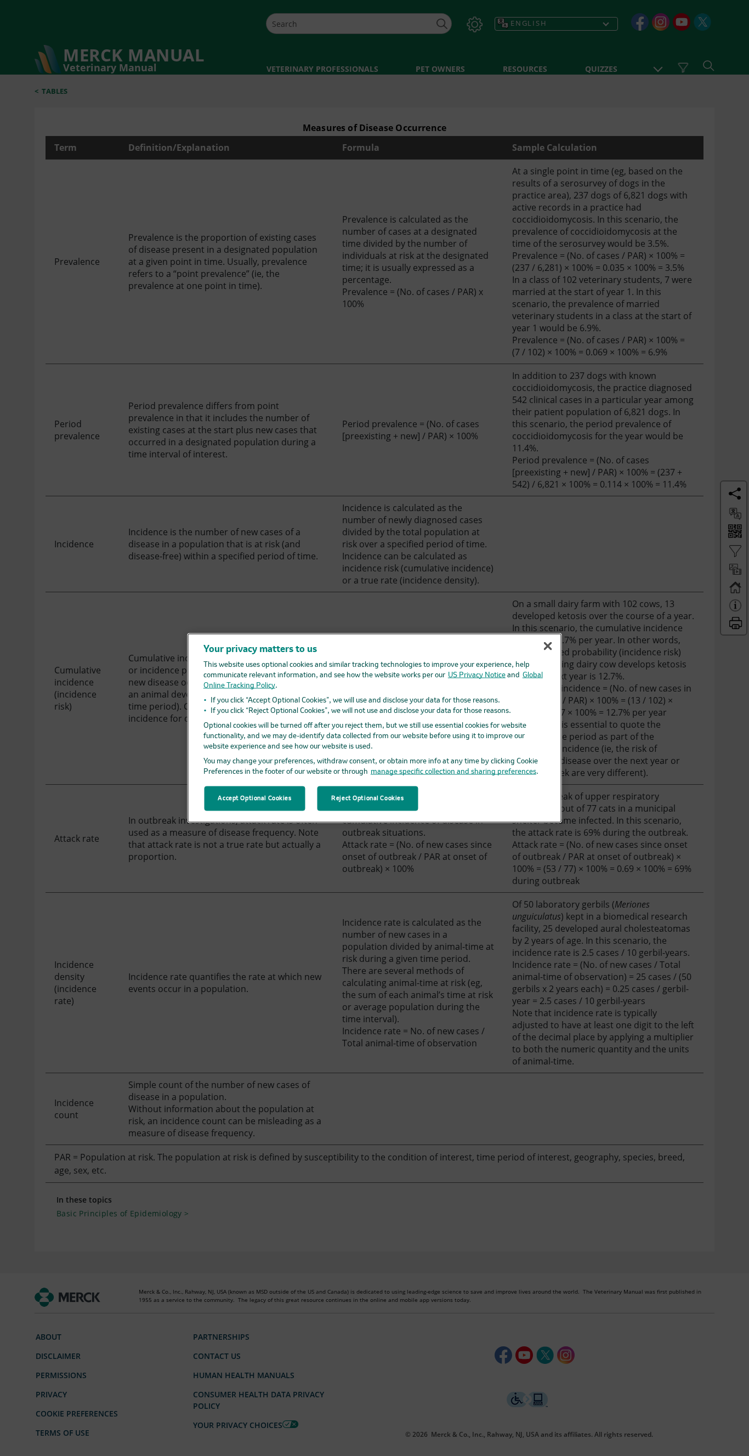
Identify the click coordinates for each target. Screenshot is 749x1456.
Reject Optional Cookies (367, 798)
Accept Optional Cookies (254, 798)
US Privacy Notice (477, 675)
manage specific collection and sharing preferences (453, 771)
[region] (375, 728)
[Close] (548, 646)
